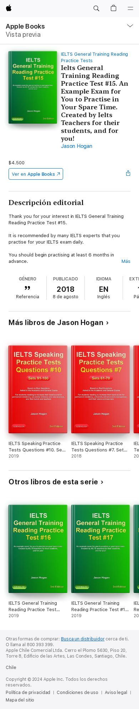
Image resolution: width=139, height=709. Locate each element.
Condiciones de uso (77, 692)
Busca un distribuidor (82, 638)
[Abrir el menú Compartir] (128, 174)
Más (126, 261)
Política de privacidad (28, 692)
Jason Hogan (76, 146)
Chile (11, 667)
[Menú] (130, 8)
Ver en (33, 174)
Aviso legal (116, 692)
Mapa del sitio (20, 700)
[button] (96, 8)
